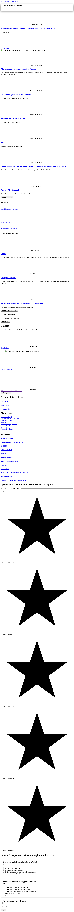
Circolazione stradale (7, 420)
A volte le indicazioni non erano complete (17, 889)
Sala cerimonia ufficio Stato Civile (11, 391)
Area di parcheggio (6, 417)
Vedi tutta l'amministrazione (9, 310)
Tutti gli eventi (5, 321)
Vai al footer (14, 1)
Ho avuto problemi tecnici (13, 893)
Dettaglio (5, 907)
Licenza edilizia (5, 425)
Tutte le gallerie (6, 393)
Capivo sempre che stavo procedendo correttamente (20, 872)
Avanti (3, 910)
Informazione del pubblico (9, 424)
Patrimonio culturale (7, 429)
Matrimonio (4, 427)
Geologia (3, 422)
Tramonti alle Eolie (6, 369)
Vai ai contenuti (5, 1)
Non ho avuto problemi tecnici (14, 874)
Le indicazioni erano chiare (13, 868)
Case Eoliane (5, 348)
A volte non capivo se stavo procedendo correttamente (21, 891)
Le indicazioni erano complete (14, 870)
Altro (6, 876)
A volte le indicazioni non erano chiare (16, 887)
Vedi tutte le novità (7, 197)
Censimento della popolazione (10, 418)
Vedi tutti (3, 431)
